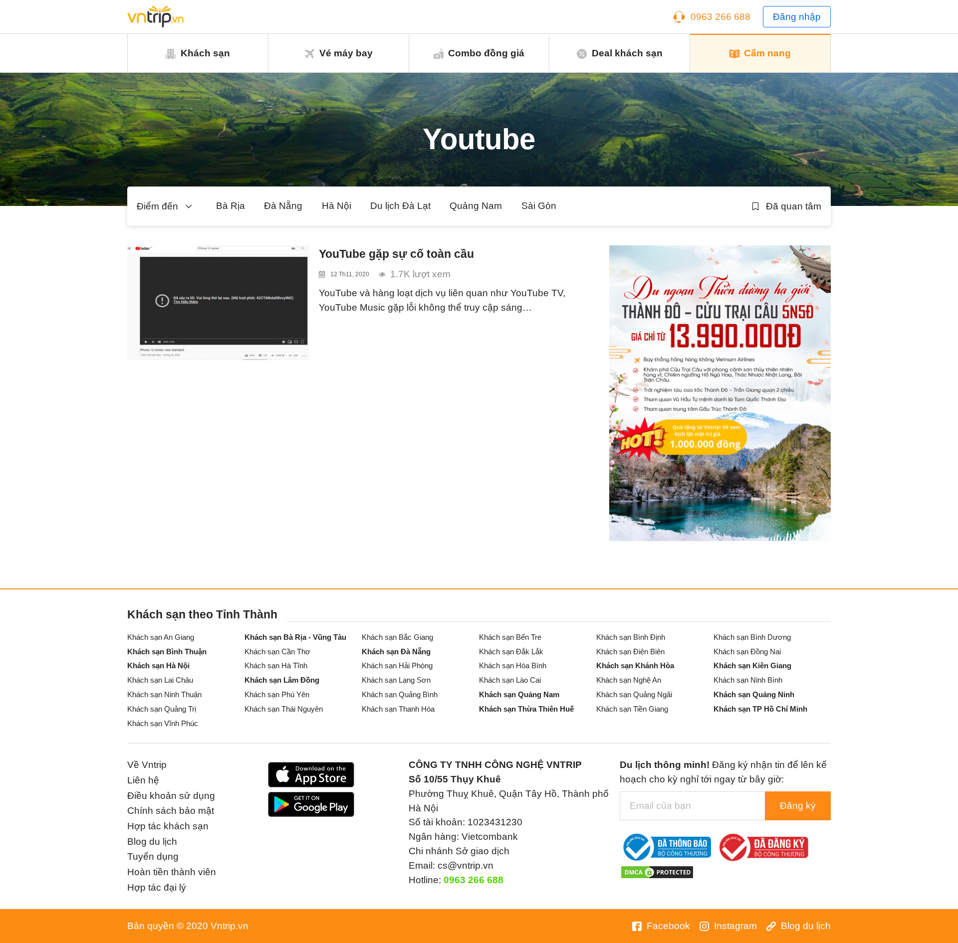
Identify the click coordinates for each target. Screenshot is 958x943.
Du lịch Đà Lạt (400, 205)
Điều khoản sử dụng (171, 795)
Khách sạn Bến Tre (510, 637)
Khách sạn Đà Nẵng (396, 651)
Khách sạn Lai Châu (160, 680)
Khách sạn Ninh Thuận (164, 694)
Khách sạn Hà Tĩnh (275, 665)
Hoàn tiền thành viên (171, 872)
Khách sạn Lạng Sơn (396, 680)
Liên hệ (143, 780)
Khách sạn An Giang (160, 637)
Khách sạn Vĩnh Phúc (162, 723)
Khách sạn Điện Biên (630, 651)
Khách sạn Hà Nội (158, 665)
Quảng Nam (476, 205)
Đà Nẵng (283, 205)
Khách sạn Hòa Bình (512, 665)
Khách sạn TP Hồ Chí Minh (760, 709)
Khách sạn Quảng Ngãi (634, 694)
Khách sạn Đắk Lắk (511, 651)
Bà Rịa (230, 205)
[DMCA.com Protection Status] (657, 871)
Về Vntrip (147, 764)
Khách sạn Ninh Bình (748, 680)
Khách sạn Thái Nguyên (283, 709)
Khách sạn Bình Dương (752, 637)
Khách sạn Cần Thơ (277, 651)
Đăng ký (798, 805)
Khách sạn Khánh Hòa (635, 665)
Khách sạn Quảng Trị (161, 709)
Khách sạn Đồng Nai (747, 651)
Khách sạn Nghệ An (628, 680)
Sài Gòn (538, 205)
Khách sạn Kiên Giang (752, 665)
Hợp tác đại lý (156, 887)
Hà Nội (336, 205)
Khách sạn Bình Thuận (167, 651)
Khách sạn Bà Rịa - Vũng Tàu (295, 637)
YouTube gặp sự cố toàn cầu (396, 253)
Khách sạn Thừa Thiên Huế (526, 709)
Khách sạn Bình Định (630, 637)
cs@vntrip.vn (465, 865)
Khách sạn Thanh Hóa (398, 709)
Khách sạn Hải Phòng (397, 665)
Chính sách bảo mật (170, 810)
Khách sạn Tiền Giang (632, 709)
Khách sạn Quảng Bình (400, 694)
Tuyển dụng (153, 856)
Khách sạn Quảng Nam (519, 694)
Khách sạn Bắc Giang (397, 637)
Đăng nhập (797, 16)
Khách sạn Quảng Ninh (754, 694)
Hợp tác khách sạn (168, 826)
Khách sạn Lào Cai (510, 680)
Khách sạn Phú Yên (276, 694)
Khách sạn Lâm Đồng (281, 680)
